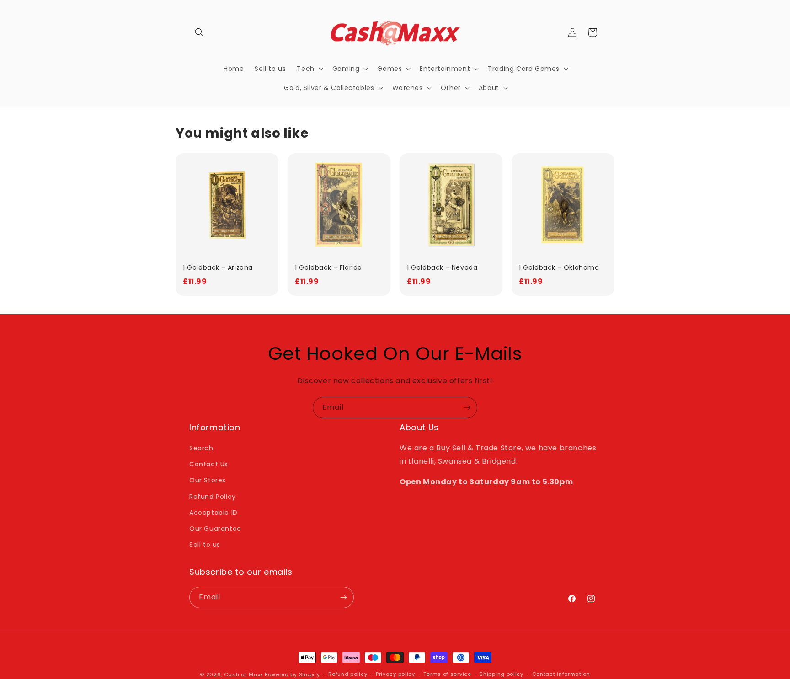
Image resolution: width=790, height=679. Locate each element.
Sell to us (204, 544)
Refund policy (347, 674)
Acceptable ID (213, 512)
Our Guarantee (215, 528)
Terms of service (447, 674)
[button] (199, 32)
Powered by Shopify (292, 674)
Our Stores (207, 480)
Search (201, 448)
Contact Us (208, 464)
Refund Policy (212, 496)
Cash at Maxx (243, 674)
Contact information (561, 674)
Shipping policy (501, 674)
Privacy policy (395, 674)
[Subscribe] (467, 407)
